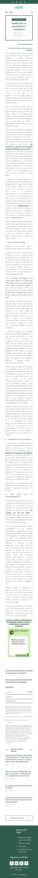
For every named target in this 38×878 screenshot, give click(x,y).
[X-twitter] (24, 1)
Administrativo (19, 19)
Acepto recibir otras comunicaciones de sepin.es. (17, 721)
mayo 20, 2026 (11, 764)
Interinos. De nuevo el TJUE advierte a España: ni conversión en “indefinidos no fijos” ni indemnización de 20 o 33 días (18, 773)
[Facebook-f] (12, 1)
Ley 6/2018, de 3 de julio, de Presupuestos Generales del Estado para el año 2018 (19, 146)
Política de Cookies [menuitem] (24, 843)
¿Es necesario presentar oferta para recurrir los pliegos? (18, 787)
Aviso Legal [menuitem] (21, 846)
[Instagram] (20, 1)
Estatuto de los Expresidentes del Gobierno (18, 453)
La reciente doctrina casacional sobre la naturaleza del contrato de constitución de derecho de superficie (18, 799)
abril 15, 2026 (10, 778)
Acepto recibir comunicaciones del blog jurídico (20, 717)
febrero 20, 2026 (11, 790)
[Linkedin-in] (16, 1)
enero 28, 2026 (11, 804)
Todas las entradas (18, 32)
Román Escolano (23, 206)
